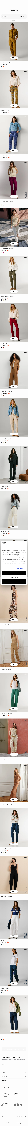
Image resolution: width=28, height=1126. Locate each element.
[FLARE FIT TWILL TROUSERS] (14, 465)
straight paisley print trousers (8, 155)
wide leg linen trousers (6, 759)
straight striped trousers (6, 804)
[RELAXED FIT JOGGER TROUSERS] (14, 275)
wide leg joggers (5, 940)
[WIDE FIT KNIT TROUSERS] (14, 648)
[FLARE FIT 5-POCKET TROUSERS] (14, 89)
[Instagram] (15, 1105)
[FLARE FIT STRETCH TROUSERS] (14, 180)
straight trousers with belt (7, 62)
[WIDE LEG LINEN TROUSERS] (14, 738)
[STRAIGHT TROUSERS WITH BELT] (14, 41)
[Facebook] (18, 1105)
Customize (13, 577)
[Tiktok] (21, 1105)
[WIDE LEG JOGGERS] (14, 919)
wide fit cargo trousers (6, 391)
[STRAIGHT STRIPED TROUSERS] (14, 783)
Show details (19, 568)
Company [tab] (5, 1076)
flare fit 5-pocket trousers (7, 110)
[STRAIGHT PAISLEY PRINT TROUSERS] (14, 134)
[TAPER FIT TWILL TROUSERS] (14, 875)
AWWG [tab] (4, 1084)
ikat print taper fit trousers (7, 624)
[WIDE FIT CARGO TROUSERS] (14, 370)
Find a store (7, 1105)
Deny (14, 582)
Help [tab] (3, 1072)
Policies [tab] (4, 1080)
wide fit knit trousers (6, 669)
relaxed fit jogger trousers (7, 296)
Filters (4, 16)
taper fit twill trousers (6, 896)
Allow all (14, 573)
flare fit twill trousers (6, 486)
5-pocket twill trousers (6, 713)
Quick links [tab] (6, 1088)
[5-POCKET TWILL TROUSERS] (14, 692)
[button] (14, 41)
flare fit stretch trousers (7, 201)
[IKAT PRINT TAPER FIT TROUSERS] (14, 603)
